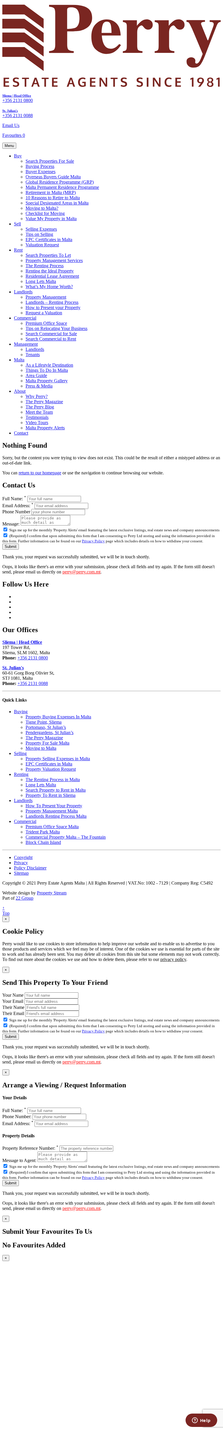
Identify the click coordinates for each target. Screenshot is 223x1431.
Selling (20, 753)
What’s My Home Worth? (49, 286)
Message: (10, 523)
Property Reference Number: (30, 1148)
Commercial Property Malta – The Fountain (66, 837)
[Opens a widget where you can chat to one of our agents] (201, 1421)
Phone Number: (16, 1116)
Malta (19, 359)
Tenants (33, 354)
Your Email (12, 1001)
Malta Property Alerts (45, 427)
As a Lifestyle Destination (49, 365)
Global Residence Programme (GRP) (60, 182)
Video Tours (37, 422)
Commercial (25, 317)
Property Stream (51, 892)
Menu (9, 146)
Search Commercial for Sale (51, 333)
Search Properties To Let (48, 255)
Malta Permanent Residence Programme (62, 187)
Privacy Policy (93, 541)
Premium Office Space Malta (52, 826)
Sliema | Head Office (16, 95)
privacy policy (173, 959)
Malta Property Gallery (47, 380)
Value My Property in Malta (51, 218)
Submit (11, 546)
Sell (17, 223)
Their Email (13, 1013)
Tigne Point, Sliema (44, 722)
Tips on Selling (39, 234)
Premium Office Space (46, 323)
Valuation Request (42, 244)
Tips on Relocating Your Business (56, 328)
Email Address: (17, 505)
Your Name (13, 995)
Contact (21, 433)
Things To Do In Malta (47, 370)
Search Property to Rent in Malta (56, 790)
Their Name (13, 1007)
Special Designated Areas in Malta (57, 202)
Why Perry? (37, 396)
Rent (18, 250)
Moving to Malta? (42, 208)
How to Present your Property (53, 307)
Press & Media (39, 385)
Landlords (23, 291)
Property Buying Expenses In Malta (58, 716)
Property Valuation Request (51, 769)
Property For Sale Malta (47, 742)
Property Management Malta (52, 810)
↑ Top (6, 910)
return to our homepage (40, 472)
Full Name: (14, 498)
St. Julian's (10, 110)
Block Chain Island (43, 842)
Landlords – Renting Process (52, 302)
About (20, 391)
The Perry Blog (40, 406)
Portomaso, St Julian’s (46, 727)
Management (26, 344)
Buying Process (40, 166)
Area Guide (36, 375)
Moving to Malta (41, 748)
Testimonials (37, 417)
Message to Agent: (19, 1160)
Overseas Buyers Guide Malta (53, 176)
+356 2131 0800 (17, 100)
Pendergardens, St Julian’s (49, 732)
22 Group (24, 898)
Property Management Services (54, 260)
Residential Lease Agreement (52, 276)
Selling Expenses (41, 229)
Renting (21, 774)
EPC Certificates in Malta (49, 239)
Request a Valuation (44, 312)
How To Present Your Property (54, 805)
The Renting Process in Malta (53, 779)
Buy (18, 155)
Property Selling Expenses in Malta (58, 758)
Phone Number (16, 511)
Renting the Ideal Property (50, 270)
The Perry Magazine (44, 401)
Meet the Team (39, 412)
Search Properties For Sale (50, 161)
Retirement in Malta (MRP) (51, 192)
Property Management (46, 297)
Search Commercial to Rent (51, 338)
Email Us (10, 125)
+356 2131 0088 (17, 115)
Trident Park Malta (43, 831)
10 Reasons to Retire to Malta (53, 197)
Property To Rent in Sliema (50, 795)
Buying (21, 711)
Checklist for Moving (45, 213)
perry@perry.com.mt (81, 571)
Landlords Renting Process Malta (56, 816)
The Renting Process (45, 265)
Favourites (13, 135)
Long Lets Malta (41, 281)
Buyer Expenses (40, 171)
